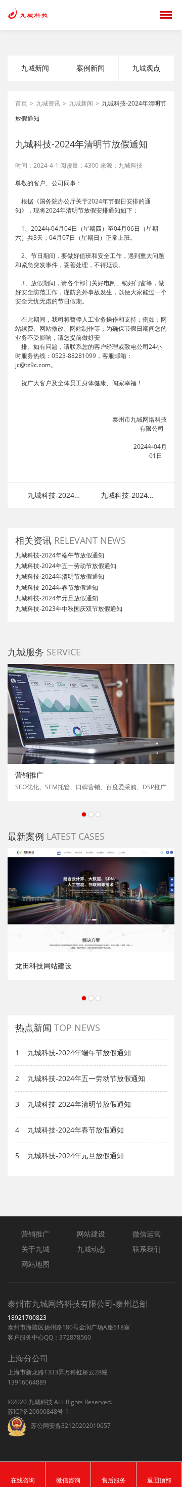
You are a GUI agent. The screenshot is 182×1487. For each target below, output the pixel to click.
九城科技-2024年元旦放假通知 (56, 598)
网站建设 (91, 1234)
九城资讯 (48, 103)
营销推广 (35, 1234)
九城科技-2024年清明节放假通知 (59, 576)
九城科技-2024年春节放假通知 (128, 496)
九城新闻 (35, 68)
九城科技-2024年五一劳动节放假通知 (54, 496)
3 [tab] (98, 814)
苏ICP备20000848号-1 (38, 1411)
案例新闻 (90, 68)
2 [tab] (91, 814)
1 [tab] (84, 814)
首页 (21, 103)
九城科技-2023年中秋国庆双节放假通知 (68, 608)
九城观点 (146, 68)
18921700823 (27, 1317)
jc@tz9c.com (33, 365)
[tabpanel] (91, 732)
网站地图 (35, 1264)
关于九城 (35, 1249)
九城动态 (91, 1249)
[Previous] (16, 711)
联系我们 (146, 1249)
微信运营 (146, 1234)
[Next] (166, 711)
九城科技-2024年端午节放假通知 (59, 555)
